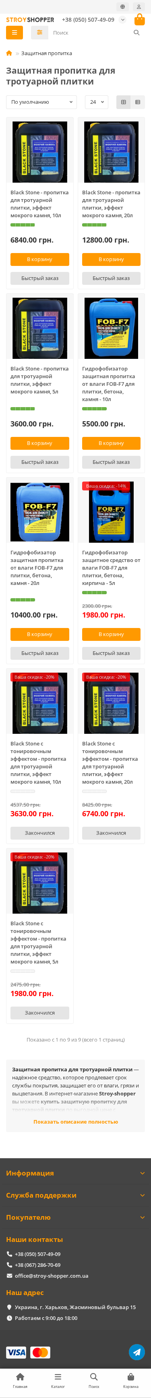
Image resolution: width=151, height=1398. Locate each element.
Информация (30, 1173)
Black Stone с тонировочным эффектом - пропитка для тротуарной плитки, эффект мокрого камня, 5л (38, 942)
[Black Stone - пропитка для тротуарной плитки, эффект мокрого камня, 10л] (39, 152)
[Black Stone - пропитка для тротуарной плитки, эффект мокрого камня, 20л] (111, 152)
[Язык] (122, 6)
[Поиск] (136, 32)
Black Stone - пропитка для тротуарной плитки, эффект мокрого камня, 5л (39, 380)
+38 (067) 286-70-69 (37, 1264)
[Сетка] (123, 102)
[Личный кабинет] (139, 6)
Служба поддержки (41, 1195)
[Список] (137, 102)
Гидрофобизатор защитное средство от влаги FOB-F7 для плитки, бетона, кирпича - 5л (111, 568)
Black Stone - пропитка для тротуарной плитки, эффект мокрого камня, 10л (39, 204)
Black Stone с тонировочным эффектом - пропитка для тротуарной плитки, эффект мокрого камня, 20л (110, 762)
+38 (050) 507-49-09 (88, 19)
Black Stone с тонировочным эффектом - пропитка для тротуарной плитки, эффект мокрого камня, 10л (38, 762)
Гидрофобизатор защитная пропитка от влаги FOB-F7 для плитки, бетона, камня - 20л (37, 568)
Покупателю (28, 1217)
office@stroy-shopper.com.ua (52, 1275)
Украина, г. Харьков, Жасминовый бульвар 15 (75, 1307)
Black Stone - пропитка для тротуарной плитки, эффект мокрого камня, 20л (111, 204)
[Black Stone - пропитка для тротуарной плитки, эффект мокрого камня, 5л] (39, 328)
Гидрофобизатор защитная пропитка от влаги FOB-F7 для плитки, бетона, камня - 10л (108, 384)
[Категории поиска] (39, 32)
